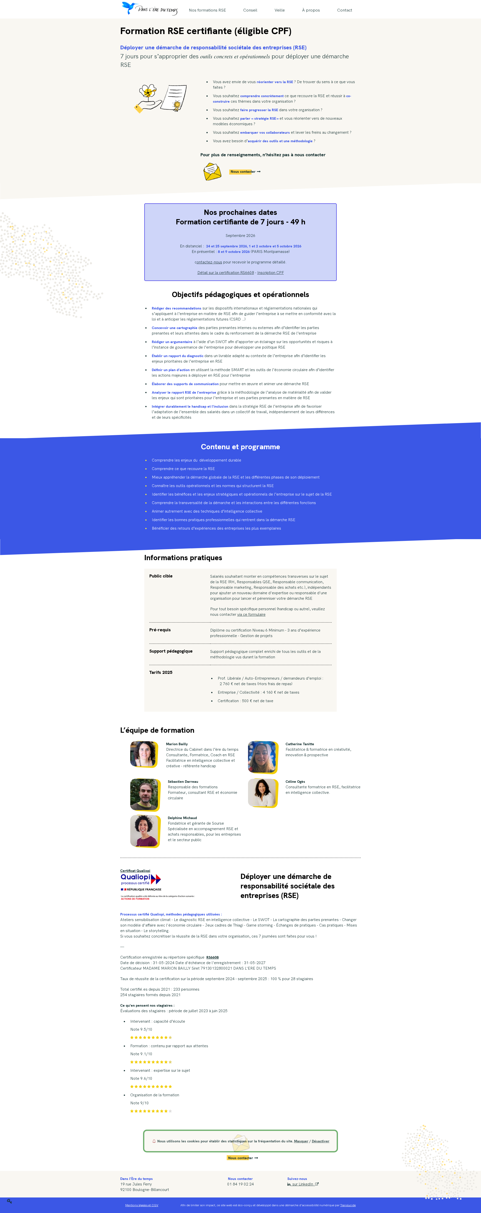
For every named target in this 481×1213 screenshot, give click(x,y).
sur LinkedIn (302, 1184)
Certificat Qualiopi (135, 870)
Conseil (250, 10)
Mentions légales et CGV (141, 1205)
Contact (344, 10)
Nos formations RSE (207, 10)
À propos (311, 10)
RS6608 (212, 957)
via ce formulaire (251, 614)
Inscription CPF (270, 272)
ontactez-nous (209, 262)
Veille (280, 10)
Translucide (348, 1205)
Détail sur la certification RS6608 (225, 272)
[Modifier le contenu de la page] (9, 1200)
